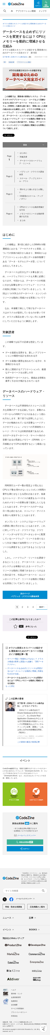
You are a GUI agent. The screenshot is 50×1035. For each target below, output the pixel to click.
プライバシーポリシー (19, 1012)
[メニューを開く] (4, 4)
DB (5, 62)
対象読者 (23, 156)
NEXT (41, 607)
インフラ (43, 10)
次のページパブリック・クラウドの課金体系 (25, 594)
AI (12, 10)
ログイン (26, 848)
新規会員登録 (26, 842)
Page (9, 176)
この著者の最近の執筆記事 (28, 741)
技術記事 (11, 62)
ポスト (10, 135)
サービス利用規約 (17, 1008)
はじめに (23, 152)
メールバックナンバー (26, 835)
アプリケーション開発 (26, 10)
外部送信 (14, 1016)
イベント (7, 929)
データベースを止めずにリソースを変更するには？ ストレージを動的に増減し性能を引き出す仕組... (25, 671)
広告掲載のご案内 (37, 906)
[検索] (5, 11)
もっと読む (10, 686)
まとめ (22, 220)
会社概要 (14, 1004)
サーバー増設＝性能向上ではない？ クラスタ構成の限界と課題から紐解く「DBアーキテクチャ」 (25, 661)
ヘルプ (13, 990)
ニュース (7, 917)
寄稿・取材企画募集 (13, 906)
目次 (25, 144)
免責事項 (14, 1001)
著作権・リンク (16, 993)
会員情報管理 (16, 997)
